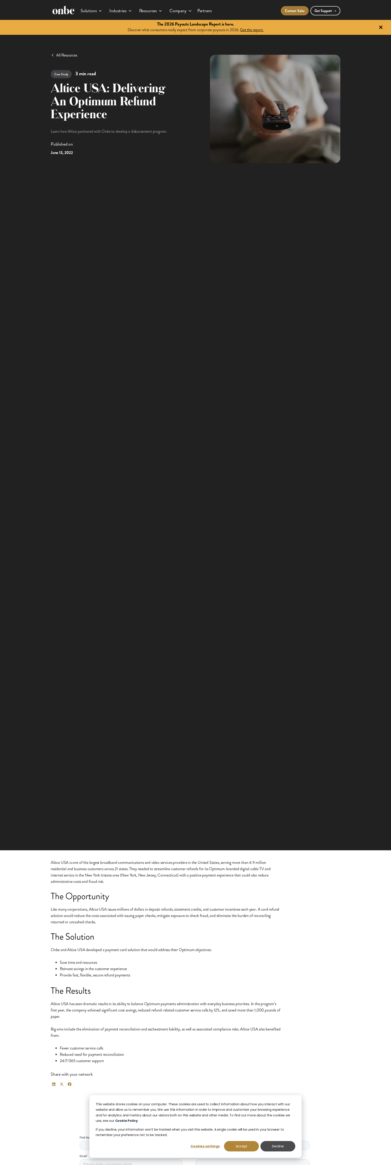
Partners (204, 10)
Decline (278, 1146)
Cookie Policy (126, 1120)
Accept (241, 1146)
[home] (64, 10)
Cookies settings (205, 1146)
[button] (91, 10)
